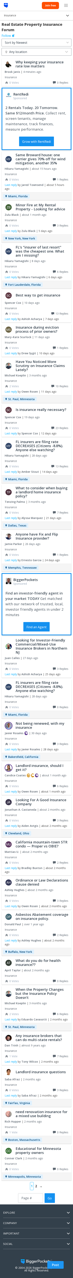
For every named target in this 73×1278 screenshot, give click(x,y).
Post (55, 1265)
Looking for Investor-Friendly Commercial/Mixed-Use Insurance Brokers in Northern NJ (41, 646)
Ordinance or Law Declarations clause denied (42, 882)
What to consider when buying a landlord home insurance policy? (42, 492)
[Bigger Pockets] (6, 5)
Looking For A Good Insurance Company (41, 802)
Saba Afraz (12, 1079)
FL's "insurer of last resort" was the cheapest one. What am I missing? (40, 251)
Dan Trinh (11, 1045)
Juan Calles (12, 658)
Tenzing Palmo (15, 502)
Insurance (11, 77)
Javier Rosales (14, 733)
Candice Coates (15, 775)
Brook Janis (12, 72)
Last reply (11, 185)
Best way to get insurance (38, 295)
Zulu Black (12, 215)
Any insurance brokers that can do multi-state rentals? (39, 1037)
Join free (50, 5)
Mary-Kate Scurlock (18, 337)
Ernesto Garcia (31, 560)
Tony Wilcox (29, 1061)
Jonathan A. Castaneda (20, 809)
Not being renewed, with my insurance (40, 725)
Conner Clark (13, 1158)
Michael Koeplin (15, 375)
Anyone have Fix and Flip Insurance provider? (37, 536)
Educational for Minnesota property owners (38, 1150)
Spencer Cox (13, 303)
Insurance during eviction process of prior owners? (37, 329)
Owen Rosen (29, 391)
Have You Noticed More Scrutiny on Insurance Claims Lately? (40, 365)
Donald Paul (13, 924)
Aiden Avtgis (29, 826)
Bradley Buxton (31, 868)
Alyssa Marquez (32, 518)
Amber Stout (30, 472)
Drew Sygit (28, 353)
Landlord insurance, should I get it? (39, 767)
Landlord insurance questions (41, 1072)
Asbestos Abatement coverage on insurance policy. (42, 916)
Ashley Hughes (14, 890)
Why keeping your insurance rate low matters (40, 64)
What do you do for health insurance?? (38, 962)
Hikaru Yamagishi (17, 168)
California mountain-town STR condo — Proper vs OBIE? (41, 844)
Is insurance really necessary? (41, 409)
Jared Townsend (32, 185)
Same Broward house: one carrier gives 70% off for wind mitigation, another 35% (40, 159)
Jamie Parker (13, 544)
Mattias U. (12, 852)
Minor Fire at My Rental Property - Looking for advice (40, 207)
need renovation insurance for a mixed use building (41, 1113)
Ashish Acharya (31, 319)
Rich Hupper (13, 1121)
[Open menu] (66, 5)
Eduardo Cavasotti (34, 1019)
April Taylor (13, 970)
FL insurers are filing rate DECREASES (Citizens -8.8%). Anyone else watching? (39, 445)
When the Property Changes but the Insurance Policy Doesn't (40, 993)
